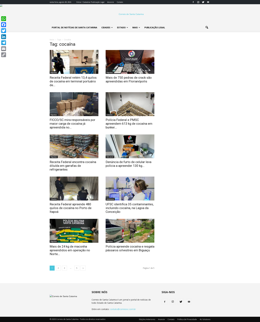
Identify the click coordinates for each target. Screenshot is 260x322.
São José (110, 157)
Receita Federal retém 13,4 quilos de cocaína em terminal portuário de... (73, 81)
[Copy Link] (4, 55)
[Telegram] (4, 43)
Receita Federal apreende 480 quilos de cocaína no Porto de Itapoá (70, 208)
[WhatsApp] (4, 19)
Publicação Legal (97, 2)
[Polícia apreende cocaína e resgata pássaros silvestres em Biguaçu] (130, 231)
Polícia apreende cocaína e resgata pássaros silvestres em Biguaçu (130, 248)
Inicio (52, 39)
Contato (120, 2)
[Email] (4, 49)
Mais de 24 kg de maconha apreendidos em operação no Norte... (70, 250)
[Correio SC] (130, 14)
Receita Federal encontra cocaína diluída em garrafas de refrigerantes (73, 165)
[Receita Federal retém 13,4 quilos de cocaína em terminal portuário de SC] (74, 62)
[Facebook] (193, 2)
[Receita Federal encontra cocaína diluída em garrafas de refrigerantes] (74, 146)
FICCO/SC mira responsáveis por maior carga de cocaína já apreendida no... (72, 123)
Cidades (105, 27)
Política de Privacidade (187, 319)
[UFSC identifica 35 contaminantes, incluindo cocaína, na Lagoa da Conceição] (130, 188)
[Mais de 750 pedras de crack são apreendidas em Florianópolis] (130, 62)
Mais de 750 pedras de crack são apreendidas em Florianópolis (129, 79)
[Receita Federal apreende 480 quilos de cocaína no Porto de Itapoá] (74, 188)
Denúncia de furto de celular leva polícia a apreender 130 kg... (128, 164)
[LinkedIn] (4, 37)
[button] (206, 27)
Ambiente (110, 199)
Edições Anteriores (147, 319)
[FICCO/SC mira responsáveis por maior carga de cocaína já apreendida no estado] (74, 104)
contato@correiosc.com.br (123, 309)
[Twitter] (203, 2)
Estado (121, 27)
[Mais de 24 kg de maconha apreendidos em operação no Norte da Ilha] (74, 231)
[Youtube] (208, 2)
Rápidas (54, 72)
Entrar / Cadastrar (83, 2)
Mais (135, 27)
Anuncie (110, 2)
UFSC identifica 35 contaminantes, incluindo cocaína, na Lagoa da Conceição (130, 208)
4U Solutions (205, 319)
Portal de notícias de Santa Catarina (74, 27)
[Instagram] (198, 2)
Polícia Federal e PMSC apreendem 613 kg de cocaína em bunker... (129, 123)
